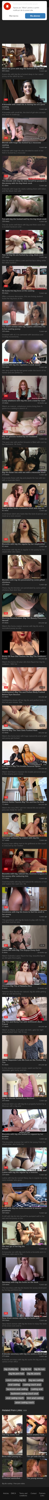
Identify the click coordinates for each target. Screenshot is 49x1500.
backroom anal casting (17, 1389)
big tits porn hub (16, 1374)
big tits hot (26, 1369)
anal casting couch (15, 1398)
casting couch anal (32, 1385)
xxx (25, 1410)
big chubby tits (11, 1369)
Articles (6, 1493)
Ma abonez (35, 16)
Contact (34, 1493)
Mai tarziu (13, 16)
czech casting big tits (15, 1380)
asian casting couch (24, 1402)
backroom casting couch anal (24, 1393)
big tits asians (33, 1374)
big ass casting (36, 1380)
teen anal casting (35, 1398)
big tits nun (39, 1369)
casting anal (36, 1389)
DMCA (13, 1493)
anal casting (14, 1385)
